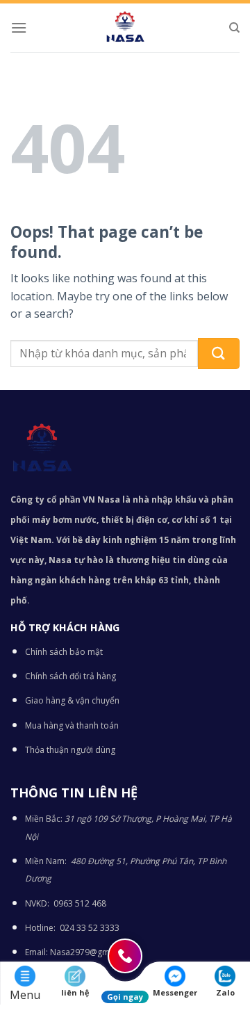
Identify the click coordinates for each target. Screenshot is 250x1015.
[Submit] (219, 353)
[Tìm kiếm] (234, 28)
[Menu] (18, 27)
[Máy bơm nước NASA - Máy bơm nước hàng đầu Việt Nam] (125, 27)
